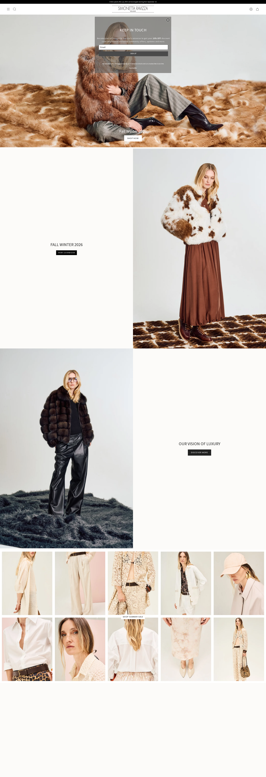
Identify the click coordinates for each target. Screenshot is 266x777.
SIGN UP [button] (133, 53)
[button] (168, 20)
